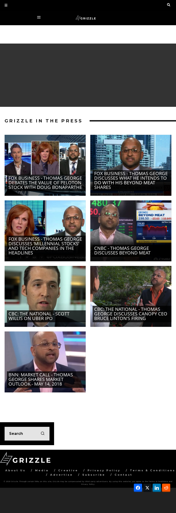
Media (42, 470)
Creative (68, 470)
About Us (15, 470)
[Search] (168, 5)
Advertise (61, 474)
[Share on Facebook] (138, 488)
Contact (123, 474)
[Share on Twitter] (147, 488)
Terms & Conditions (152, 470)
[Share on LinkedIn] (157, 488)
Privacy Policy (104, 470)
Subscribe (93, 474)
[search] (43, 434)
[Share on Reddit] (166, 488)
